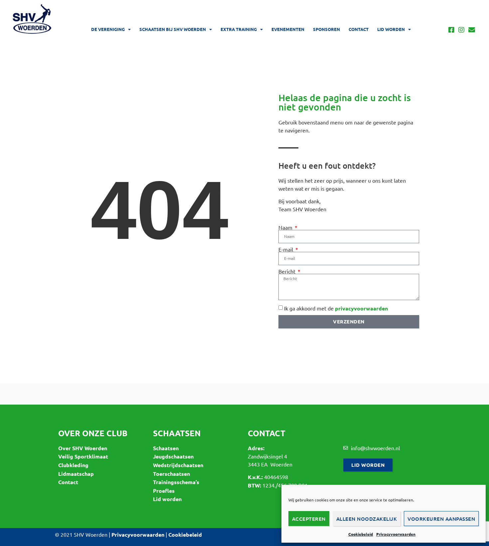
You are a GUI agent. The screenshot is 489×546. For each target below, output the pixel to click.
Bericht (287, 271)
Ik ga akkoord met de (336, 308)
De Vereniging (108, 29)
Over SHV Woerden (82, 448)
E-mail (286, 249)
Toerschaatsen (171, 473)
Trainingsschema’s (176, 481)
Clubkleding (73, 464)
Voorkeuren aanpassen (441, 518)
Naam (286, 227)
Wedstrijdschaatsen (178, 464)
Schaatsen (166, 448)
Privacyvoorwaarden (395, 534)
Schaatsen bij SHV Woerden (172, 29)
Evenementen (287, 29)
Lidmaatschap (76, 473)
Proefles (164, 490)
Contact (359, 29)
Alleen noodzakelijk (366, 518)
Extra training (239, 29)
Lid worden (391, 29)
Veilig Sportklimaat (83, 456)
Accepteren (309, 518)
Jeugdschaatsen (173, 456)
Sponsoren (326, 29)
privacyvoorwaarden (361, 308)
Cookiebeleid (360, 534)
